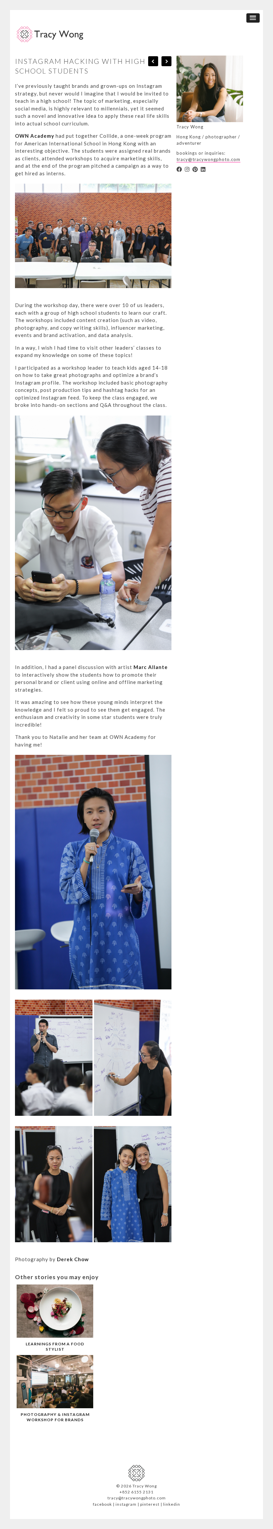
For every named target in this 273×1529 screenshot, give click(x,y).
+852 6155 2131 (136, 1491)
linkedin (171, 1504)
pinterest (149, 1504)
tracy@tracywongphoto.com (208, 159)
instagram (126, 1504)
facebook (102, 1504)
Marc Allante (151, 667)
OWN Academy (34, 136)
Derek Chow (73, 1259)
